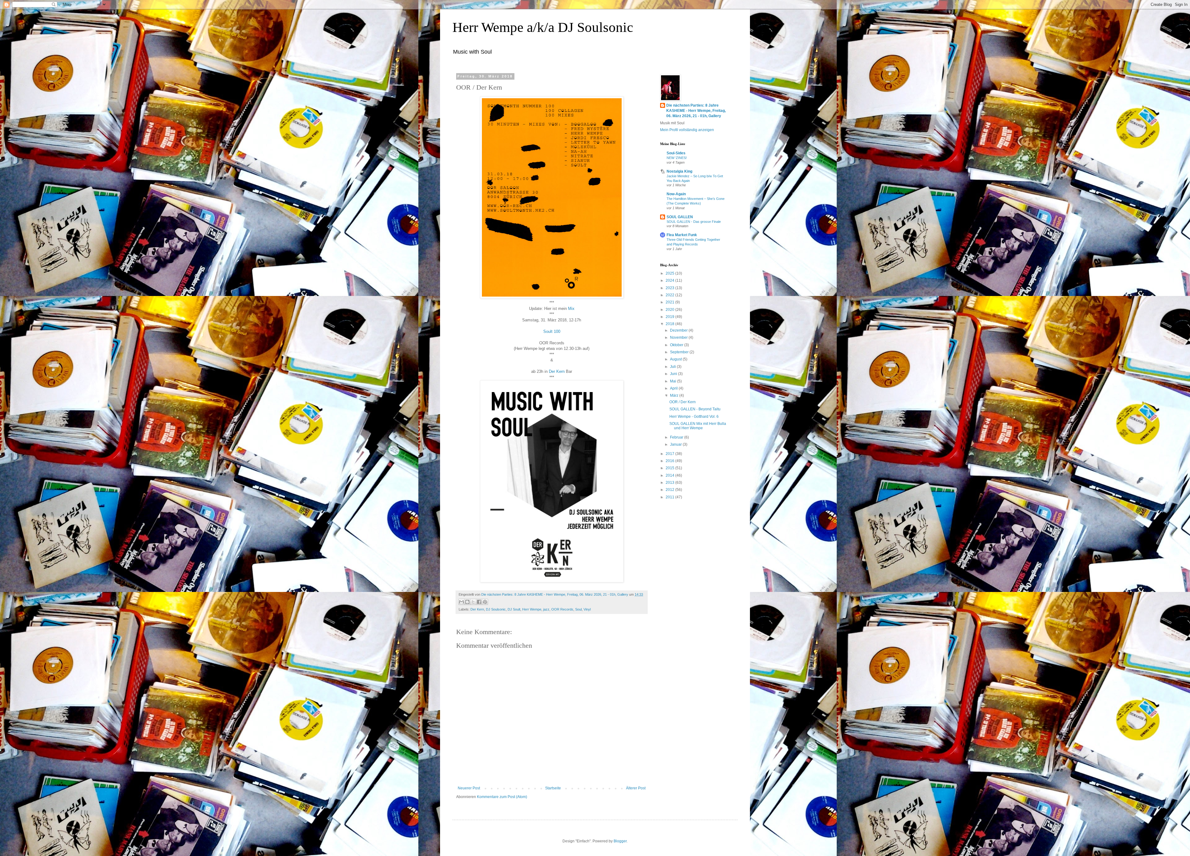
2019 (670, 317)
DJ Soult (514, 609)
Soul (578, 609)
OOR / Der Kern (682, 402)
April (674, 388)
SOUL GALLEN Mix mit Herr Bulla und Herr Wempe (697, 425)
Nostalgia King (679, 171)
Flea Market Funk (682, 235)
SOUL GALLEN (680, 217)
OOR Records (562, 609)
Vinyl (587, 609)
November (679, 337)
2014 (670, 475)
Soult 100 (551, 331)
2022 (670, 295)
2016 (670, 461)
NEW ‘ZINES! (677, 158)
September (680, 352)
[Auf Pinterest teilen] (485, 602)
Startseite (553, 788)
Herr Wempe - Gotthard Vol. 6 (694, 416)
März (674, 395)
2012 (670, 490)
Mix (571, 308)
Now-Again (676, 194)
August (676, 359)
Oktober (677, 345)
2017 (670, 454)
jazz (546, 609)
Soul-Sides (676, 153)
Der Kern (557, 371)
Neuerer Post (469, 788)
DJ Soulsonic (496, 609)
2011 (670, 497)
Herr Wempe (531, 609)
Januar (676, 444)
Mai (673, 381)
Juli (673, 366)
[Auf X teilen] (473, 602)
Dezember (679, 330)
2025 (670, 273)
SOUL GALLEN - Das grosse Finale (694, 221)
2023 (670, 288)
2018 (670, 324)
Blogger (620, 841)
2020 (670, 309)
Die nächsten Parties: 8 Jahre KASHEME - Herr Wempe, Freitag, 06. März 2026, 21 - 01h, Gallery (696, 110)
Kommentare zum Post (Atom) (502, 797)
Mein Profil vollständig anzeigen (687, 130)
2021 (670, 302)
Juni (674, 374)
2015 (670, 468)
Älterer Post (636, 788)
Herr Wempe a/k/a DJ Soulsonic (542, 27)
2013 (670, 482)
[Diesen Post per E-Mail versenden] (461, 602)
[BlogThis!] (467, 602)
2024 (670, 280)
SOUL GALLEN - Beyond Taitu (695, 409)
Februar (677, 437)
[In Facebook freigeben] (479, 602)
